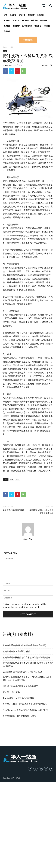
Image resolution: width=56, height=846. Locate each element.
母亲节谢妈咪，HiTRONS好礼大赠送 (19, 716)
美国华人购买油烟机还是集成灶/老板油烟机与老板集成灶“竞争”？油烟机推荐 (27, 678)
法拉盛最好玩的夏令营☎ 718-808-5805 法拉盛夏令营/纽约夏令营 (28, 664)
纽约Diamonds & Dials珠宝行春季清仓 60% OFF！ (26, 710)
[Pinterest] (17, 71)
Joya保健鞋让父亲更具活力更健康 (18, 698)
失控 (11, 479)
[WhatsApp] (23, 71)
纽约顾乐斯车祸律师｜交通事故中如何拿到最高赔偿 (27, 657)
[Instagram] (35, 769)
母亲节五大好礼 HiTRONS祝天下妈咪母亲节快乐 (25, 704)
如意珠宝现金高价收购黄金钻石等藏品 (20, 686)
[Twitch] (46, 769)
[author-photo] (28, 535)
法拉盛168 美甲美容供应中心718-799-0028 (22, 672)
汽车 (11, 47)
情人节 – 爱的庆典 (11, 692)
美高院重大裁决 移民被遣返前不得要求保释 (41, 511)
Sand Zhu (8, 65)
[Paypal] (41, 769)
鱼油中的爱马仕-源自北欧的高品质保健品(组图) (24, 645)
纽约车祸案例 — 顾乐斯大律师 (16, 651)
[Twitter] (11, 71)
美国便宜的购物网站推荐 (13, 510)
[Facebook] (5, 71)
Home (5, 47)
